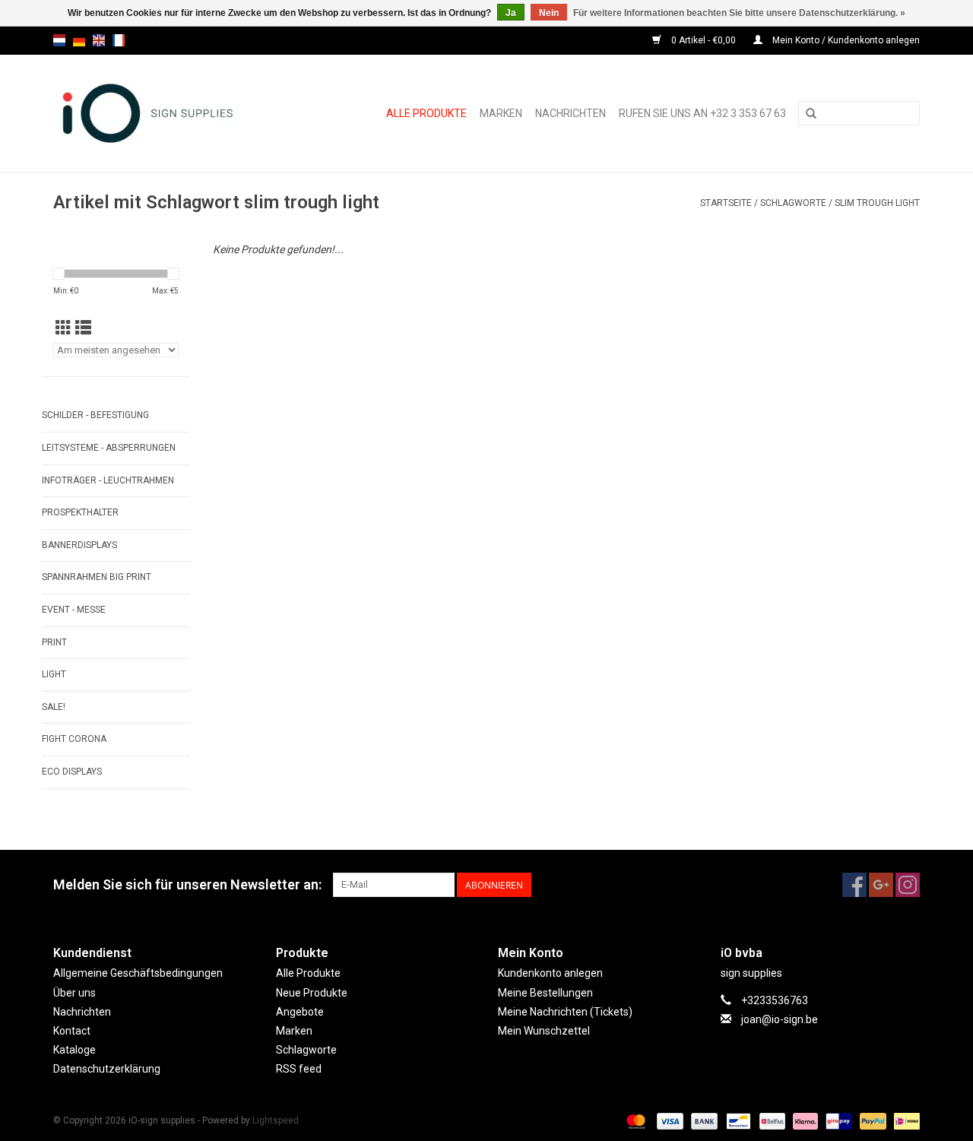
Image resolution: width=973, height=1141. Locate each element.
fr (119, 40)
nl (59, 40)
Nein (549, 13)
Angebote (300, 1012)
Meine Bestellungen (545, 993)
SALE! (53, 707)
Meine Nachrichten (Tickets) (565, 1012)
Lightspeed (275, 1120)
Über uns (74, 993)
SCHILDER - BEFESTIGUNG (95, 415)
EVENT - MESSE (74, 609)
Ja (511, 13)
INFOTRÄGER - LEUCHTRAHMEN (108, 480)
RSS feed (299, 1069)
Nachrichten (570, 113)
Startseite (726, 203)
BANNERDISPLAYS (79, 545)
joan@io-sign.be (779, 1019)
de (79, 40)
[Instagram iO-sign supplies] (907, 885)
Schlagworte (793, 203)
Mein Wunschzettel (544, 1031)
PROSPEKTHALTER (80, 512)
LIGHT (54, 674)
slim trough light (877, 203)
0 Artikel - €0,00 (703, 40)
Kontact (71, 1031)
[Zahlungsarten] (634, 1121)
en (99, 40)
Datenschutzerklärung (106, 1069)
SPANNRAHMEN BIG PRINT (96, 577)
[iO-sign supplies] (164, 113)
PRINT (54, 642)
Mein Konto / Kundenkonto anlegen (845, 40)
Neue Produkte (311, 993)
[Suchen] (811, 114)
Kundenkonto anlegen (550, 973)
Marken (501, 113)
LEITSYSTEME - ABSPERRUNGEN (109, 447)
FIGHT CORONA (74, 739)
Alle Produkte (426, 113)
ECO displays (72, 771)
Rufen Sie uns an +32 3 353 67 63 (702, 113)
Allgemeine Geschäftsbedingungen (138, 973)
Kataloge (74, 1050)
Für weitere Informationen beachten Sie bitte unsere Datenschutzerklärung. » (739, 13)
